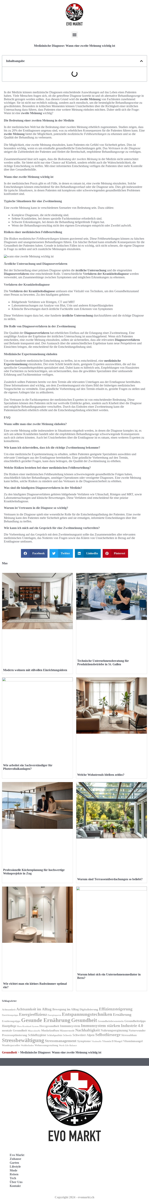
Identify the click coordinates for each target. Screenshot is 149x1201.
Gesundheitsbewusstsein (111, 1021)
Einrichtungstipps (10, 1015)
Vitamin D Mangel (112, 1041)
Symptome (84, 1041)
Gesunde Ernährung (45, 1020)
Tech (13, 1178)
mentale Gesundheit (14, 1030)
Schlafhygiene (37, 1035)
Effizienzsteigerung (116, 1009)
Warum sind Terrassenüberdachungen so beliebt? (110, 879)
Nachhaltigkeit (87, 1030)
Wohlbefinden (27, 1045)
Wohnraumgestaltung (46, 1045)
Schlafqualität (54, 1035)
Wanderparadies (11, 1045)
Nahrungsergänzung (114, 1030)
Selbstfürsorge (107, 1034)
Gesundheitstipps (135, 1021)
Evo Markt (17, 1155)
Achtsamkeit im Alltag (34, 1009)
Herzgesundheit (49, 1026)
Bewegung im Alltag (65, 1009)
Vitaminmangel (133, 1041)
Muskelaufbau (50, 1030)
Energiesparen (54, 1015)
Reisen (14, 1174)
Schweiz (67, 1035)
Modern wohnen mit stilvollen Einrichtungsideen (35, 670)
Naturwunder (137, 1030)
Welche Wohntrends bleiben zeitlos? (100, 774)
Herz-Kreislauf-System (28, 1026)
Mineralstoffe (34, 1031)
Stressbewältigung (23, 1040)
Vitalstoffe (96, 1041)
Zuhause (15, 1158)
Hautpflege (9, 1026)
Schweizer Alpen (83, 1035)
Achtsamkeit (9, 1009)
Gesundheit (84, 1020)
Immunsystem (70, 1026)
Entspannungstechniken (87, 1014)
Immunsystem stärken (100, 1026)
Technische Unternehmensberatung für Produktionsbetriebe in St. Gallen (103, 662)
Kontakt (15, 1185)
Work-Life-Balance (68, 1045)
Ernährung (122, 1015)
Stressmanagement (60, 1041)
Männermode (67, 1030)
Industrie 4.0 (132, 1025)
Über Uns (16, 1182)
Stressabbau (129, 1035)
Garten (14, 1162)
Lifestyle (15, 1166)
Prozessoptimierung (14, 1035)
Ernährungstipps (11, 1021)
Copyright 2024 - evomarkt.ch (74, 1197)
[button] (74, 34)
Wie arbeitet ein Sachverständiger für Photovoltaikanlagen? (27, 767)
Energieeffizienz (33, 1014)
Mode (13, 1170)
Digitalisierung (89, 1009)
